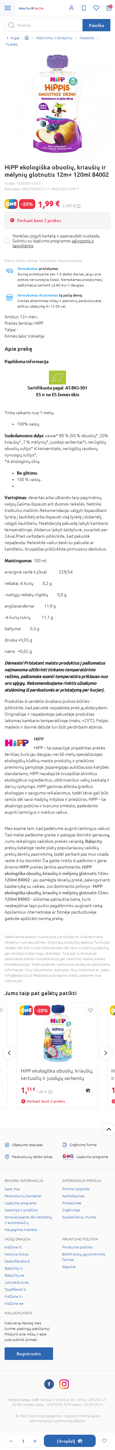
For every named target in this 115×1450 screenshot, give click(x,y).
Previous (9, 1053)
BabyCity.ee (15, 1275)
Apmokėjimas (73, 1196)
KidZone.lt (13, 1247)
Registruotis (29, 1353)
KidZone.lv (13, 1296)
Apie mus (12, 1189)
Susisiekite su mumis (79, 1217)
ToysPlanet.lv (15, 1289)
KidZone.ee (14, 1303)
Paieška (96, 25)
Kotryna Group (17, 1254)
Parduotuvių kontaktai (23, 1196)
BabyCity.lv (14, 1268)
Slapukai (69, 1267)
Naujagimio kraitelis (21, 1230)
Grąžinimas (71, 1210)
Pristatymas (71, 1203)
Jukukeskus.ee (17, 1282)
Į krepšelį (66, 1441)
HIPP (39, 738)
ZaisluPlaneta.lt (17, 1261)
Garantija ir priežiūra (21, 1210)
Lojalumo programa (20, 1203)
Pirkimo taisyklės (76, 1189)
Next (106, 1053)
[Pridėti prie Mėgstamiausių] (104, 1441)
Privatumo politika (77, 1247)
